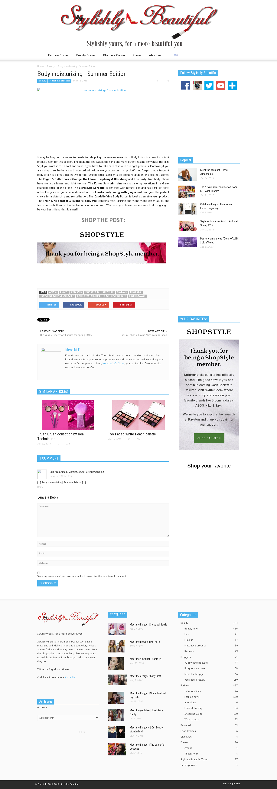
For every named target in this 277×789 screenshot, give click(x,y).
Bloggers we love (211, 668)
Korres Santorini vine (88, 296)
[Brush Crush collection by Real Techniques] (68, 414)
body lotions (92, 292)
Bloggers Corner (113, 57)
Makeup (211, 640)
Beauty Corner (85, 57)
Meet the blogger (211, 674)
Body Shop (108, 292)
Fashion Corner (57, 57)
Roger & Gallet (137, 296)
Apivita (53, 292)
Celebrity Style (211, 691)
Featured (209, 725)
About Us (70, 677)
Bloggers (209, 657)
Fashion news (211, 696)
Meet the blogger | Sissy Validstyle (148, 624)
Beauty (42, 80)
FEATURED (117, 614)
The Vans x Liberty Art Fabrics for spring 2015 (66, 335)
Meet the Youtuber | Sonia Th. (146, 659)
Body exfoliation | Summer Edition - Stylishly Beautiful (77, 471)
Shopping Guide (211, 713)
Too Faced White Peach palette (132, 434)
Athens (211, 748)
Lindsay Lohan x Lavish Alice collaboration (143, 335)
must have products (115, 296)
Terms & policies (231, 783)
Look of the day (211, 708)
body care (76, 292)
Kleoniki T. (72, 350)
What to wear (211, 719)
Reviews (211, 651)
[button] (236, 55)
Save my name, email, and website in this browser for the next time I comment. (81, 576)
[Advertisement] (103, 273)
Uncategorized (209, 765)
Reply (40, 487)
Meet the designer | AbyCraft (145, 676)
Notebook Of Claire (114, 363)
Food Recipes (209, 731)
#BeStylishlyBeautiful (211, 662)
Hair (211, 634)
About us (155, 55)
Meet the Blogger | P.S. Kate (145, 641)
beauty (63, 292)
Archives (42, 707)
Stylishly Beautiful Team (209, 759)
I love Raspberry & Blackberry (57, 296)
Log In (81, 732)
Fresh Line (135, 292)
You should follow (211, 679)
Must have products (60, 80)
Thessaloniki (211, 753)
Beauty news (211, 628)
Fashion (209, 685)
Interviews (211, 702)
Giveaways (209, 736)
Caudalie (122, 292)
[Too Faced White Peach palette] (138, 414)
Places (136, 57)
